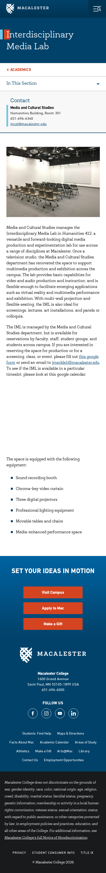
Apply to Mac (53, 608)
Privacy (19, 853)
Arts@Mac (65, 751)
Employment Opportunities (64, 760)
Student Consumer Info (53, 853)
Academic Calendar (54, 742)
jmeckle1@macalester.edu (75, 363)
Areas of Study (86, 742)
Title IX (87, 853)
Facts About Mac (21, 742)
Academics (20, 69)
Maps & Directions (70, 733)
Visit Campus (53, 592)
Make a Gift (53, 623)
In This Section (21, 84)
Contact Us (30, 760)
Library (84, 751)
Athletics (22, 751)
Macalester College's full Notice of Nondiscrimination (45, 838)
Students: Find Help (36, 733)
